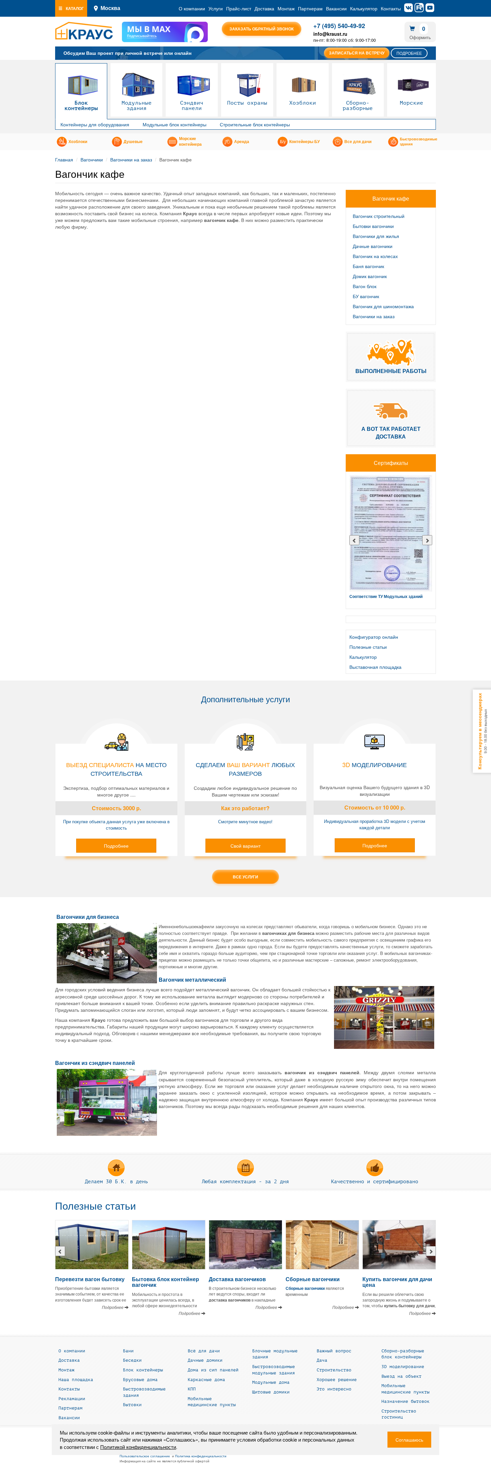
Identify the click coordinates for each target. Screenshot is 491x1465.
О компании (192, 8)
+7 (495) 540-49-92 (339, 25)
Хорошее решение (337, 1379)
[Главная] (84, 31)
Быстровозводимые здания (418, 141)
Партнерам (310, 8)
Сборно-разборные (358, 105)
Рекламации (71, 1398)
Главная (64, 159)
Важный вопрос (334, 1351)
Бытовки (132, 1404)
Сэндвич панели (191, 105)
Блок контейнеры (81, 105)
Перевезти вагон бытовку (90, 1279)
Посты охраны (247, 103)
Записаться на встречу (356, 53)
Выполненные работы (391, 371)
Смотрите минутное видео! (245, 821)
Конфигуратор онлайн (373, 636)
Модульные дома (271, 1382)
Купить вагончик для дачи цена (397, 1282)
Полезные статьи (368, 646)
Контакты (391, 8)
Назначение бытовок (405, 1401)
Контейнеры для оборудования (94, 124)
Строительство (334, 1370)
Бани (128, 1351)
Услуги (215, 8)
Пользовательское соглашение (145, 1456)
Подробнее (409, 53)
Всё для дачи (204, 1351)
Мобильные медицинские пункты (212, 1402)
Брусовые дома (140, 1379)
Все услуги (245, 877)
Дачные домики (205, 1360)
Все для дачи (357, 141)
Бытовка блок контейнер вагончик (165, 1282)
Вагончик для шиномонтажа (383, 306)
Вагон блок (364, 286)
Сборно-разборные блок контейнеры (402, 1354)
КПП (192, 1389)
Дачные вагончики (372, 246)
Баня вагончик (368, 266)
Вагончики (91, 159)
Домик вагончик (370, 276)
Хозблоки (302, 103)
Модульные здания (137, 105)
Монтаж (286, 8)
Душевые (133, 141)
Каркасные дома (206, 1379)
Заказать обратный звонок (261, 29)
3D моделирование (402, 1366)
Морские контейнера (190, 141)
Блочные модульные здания (275, 1354)
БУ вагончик (366, 296)
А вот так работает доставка (391, 432)
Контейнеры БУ (304, 141)
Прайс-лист (238, 8)
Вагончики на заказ (131, 159)
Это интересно (334, 1389)
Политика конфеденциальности (200, 1456)
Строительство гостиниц (398, 1414)
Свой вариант (245, 845)
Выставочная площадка (375, 666)
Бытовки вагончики (373, 226)
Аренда (241, 141)
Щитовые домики (271, 1392)
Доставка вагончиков (237, 1279)
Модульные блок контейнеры (174, 124)
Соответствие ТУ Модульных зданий (386, 596)
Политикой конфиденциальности (138, 1446)
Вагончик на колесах (375, 256)
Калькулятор (363, 8)
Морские (411, 103)
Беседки (132, 1360)
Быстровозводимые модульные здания (273, 1369)
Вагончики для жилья (376, 236)
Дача (322, 1360)
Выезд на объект (401, 1376)
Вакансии (336, 8)
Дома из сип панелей (213, 1370)
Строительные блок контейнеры (255, 124)
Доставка (264, 8)
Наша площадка (75, 1379)
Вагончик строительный (378, 216)
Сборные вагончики (313, 1279)
